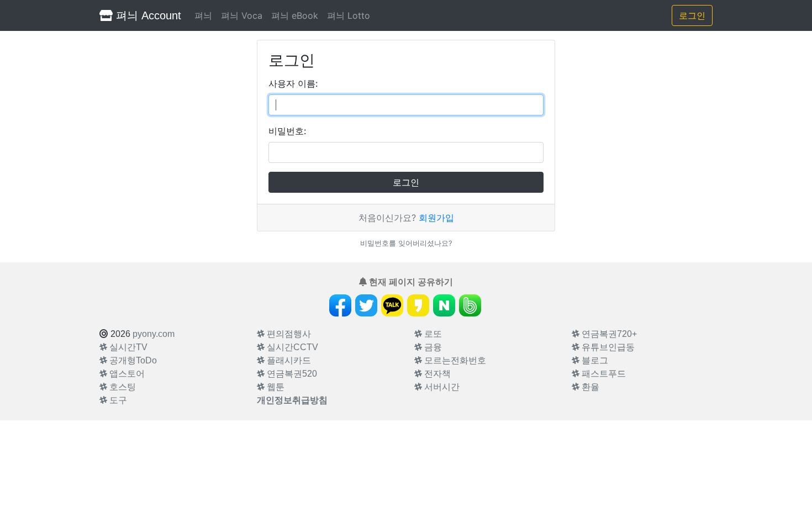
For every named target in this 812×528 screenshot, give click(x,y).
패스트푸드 (602, 373)
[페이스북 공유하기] (340, 305)
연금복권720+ (608, 334)
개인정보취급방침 (292, 400)
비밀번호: (287, 130)
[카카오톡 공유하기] (392, 305)
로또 (432, 334)
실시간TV (127, 347)
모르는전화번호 (454, 360)
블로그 (593, 360)
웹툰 (274, 387)
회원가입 (436, 217)
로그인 (692, 15)
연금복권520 (291, 373)
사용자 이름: (293, 83)
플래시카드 (288, 360)
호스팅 (121, 387)
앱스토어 (126, 373)
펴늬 (203, 15)
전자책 (436, 373)
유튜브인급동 (607, 347)
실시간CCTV (291, 347)
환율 (589, 387)
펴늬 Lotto (348, 15)
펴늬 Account (147, 15)
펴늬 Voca (241, 15)
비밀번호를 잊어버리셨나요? (406, 243)
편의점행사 (288, 334)
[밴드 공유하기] (470, 305)
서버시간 (441, 387)
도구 (117, 400)
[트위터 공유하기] (366, 305)
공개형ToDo (132, 360)
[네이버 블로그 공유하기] (444, 305)
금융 (432, 347)
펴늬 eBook (294, 15)
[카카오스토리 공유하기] (418, 305)
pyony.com (154, 334)
